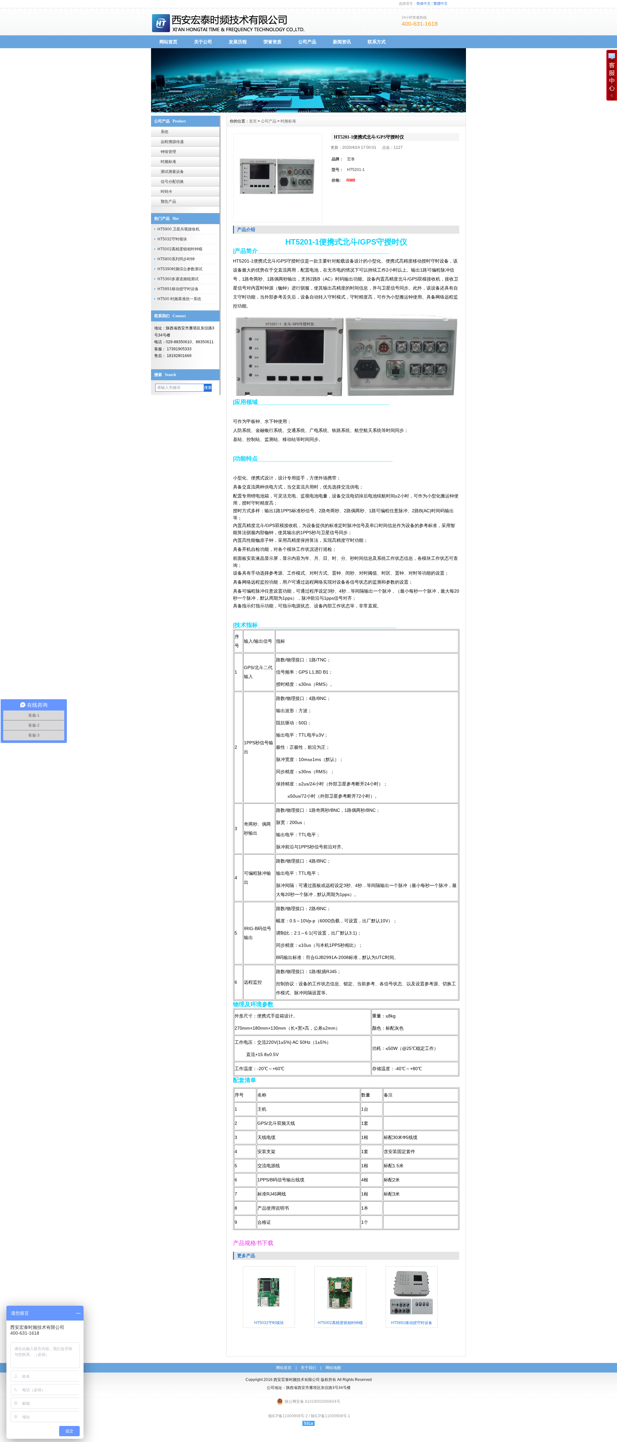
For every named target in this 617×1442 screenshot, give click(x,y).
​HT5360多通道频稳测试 (178, 279)
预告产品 (168, 201)
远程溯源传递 (172, 141)
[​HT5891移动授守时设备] (411, 1316)
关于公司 (203, 41)
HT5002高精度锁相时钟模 (179, 249)
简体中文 (423, 3)
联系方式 (377, 41)
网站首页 (168, 41)
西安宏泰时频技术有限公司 (296, 1379)
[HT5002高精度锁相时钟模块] (340, 1316)
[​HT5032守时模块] (269, 1316)
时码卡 (166, 191)
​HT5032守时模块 (172, 239)
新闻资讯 (342, 41)
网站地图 (333, 1368)
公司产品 (307, 41)
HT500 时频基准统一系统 (179, 299)
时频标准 (168, 161)
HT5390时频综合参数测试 (179, 269)
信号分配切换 (172, 181)
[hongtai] (308, 110)
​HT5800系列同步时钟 (176, 259)
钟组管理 (168, 151)
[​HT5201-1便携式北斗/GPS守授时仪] (277, 177)
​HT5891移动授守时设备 (178, 289)
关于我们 (308, 1368)
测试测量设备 (172, 171)
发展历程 (238, 41)
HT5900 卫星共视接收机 (178, 229)
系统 (164, 132)
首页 (253, 121)
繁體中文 (441, 3)
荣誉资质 (273, 41)
